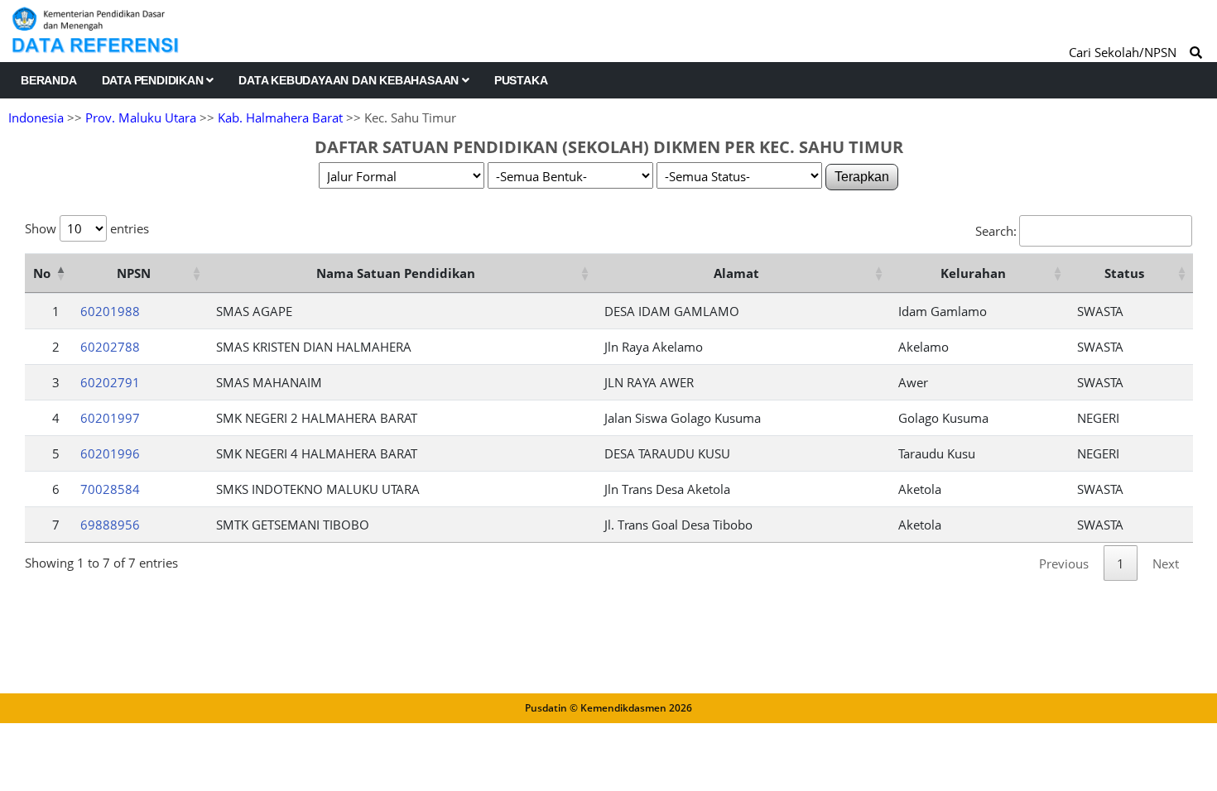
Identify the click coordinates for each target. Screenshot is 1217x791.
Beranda (49, 80)
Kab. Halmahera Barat (280, 117)
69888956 (110, 524)
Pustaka (521, 80)
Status (1124, 273)
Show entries (87, 228)
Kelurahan (973, 273)
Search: (996, 231)
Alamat (736, 273)
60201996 (110, 453)
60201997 (110, 418)
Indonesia (36, 117)
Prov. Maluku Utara (140, 117)
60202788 (110, 346)
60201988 (110, 311)
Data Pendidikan (154, 80)
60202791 (110, 382)
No (42, 273)
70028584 (110, 489)
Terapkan (862, 177)
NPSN (134, 273)
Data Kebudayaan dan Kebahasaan (350, 80)
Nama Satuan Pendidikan (395, 273)
